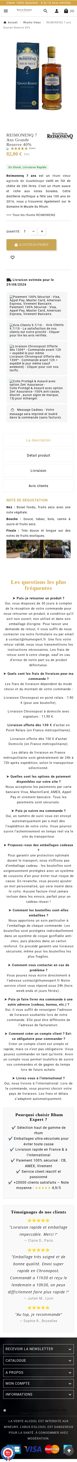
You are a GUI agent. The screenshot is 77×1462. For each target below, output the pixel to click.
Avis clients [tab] (38, 486)
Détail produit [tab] (38, 455)
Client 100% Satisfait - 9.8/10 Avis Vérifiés (33, 2)
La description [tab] (38, 440)
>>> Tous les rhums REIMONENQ (30, 215)
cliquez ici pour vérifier (36, 1413)
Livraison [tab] (38, 471)
